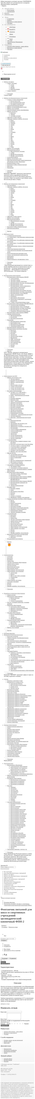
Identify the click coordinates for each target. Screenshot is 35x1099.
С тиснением (14, 658)
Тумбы (12, 86)
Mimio (11, 34)
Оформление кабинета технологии (17, 709)
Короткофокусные (15, 323)
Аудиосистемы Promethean (17, 305)
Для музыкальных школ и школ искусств (18, 646)
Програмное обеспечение (17, 297)
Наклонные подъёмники (17, 784)
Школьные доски (8, 234)
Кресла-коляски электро (17, 822)
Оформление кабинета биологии (16, 694)
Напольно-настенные (16, 794)
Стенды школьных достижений (16, 720)
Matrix (12, 136)
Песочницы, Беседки (13, 743)
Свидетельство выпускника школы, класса (22, 660)
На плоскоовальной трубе (17, 102)
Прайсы (9, 20)
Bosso (12, 120)
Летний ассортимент (16, 410)
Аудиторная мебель (12, 157)
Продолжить (4, 1025)
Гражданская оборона (16, 683)
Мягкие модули (11, 453)
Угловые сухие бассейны (17, 450)
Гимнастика (13, 518)
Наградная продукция (16, 524)
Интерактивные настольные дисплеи (20, 290)
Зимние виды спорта (16, 521)
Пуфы (12, 147)
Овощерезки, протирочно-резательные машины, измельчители (21, 625)
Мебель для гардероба (13, 148)
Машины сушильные (16, 609)
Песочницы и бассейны (17, 491)
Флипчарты (10, 256)
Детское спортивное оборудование (20, 519)
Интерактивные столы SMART (19, 293)
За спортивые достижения (17, 657)
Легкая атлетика (14, 522)
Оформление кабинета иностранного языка (19, 695)
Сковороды (13, 617)
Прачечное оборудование (14, 605)
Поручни (9, 785)
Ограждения (13, 577)
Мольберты (10, 258)
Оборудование (14, 504)
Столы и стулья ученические (15, 99)
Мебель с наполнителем (17, 382)
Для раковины (14, 791)
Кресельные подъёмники (17, 781)
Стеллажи (13, 599)
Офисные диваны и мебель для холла (17, 119)
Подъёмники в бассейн (16, 833)
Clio (11, 126)
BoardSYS (12, 29)
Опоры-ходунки (14, 830)
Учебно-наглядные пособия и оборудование (19, 499)
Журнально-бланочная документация (17, 534)
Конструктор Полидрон (17, 408)
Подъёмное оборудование (14, 778)
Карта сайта (7, 1043)
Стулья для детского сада (17, 389)
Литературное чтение (16, 336)
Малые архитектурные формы (15, 738)
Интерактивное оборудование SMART (18, 277)
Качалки (12, 493)
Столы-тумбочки (15, 840)
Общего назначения (15, 666)
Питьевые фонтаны (9, 633)
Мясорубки (13, 623)
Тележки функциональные (17, 845)
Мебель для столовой (13, 108)
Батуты (12, 397)
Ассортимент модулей (16, 454)
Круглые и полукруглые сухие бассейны (21, 444)
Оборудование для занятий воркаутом (17, 741)
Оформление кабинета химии (15, 711)
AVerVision (12, 27)
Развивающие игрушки (16, 413)
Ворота (12, 574)
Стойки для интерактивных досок (19, 302)
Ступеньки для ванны (16, 843)
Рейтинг (3, 1023)
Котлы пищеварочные (16, 614)
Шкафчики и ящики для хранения (19, 497)
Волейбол (13, 516)
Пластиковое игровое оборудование (17, 744)
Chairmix (12, 123)
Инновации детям (15, 475)
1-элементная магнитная (14, 235)
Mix (11, 138)
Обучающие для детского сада (18, 423)
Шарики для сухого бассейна (18, 451)
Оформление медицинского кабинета (17, 713)
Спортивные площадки (13, 753)
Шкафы (12, 87)
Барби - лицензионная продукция (19, 395)
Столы (12, 85)
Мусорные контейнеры (13, 740)
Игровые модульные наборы (18, 456)
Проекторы (10, 320)
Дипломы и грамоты (16, 655)
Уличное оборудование (10, 725)
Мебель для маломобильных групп (17, 107)
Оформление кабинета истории (16, 698)
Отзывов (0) (7, 946)
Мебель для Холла (12, 111)
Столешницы (14, 432)
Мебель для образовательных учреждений (15, 98)
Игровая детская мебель (17, 380)
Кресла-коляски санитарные (18, 818)
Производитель (7, 1049)
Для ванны (13, 788)
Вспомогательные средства (18, 803)
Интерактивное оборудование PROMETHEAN (20, 303)
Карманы (13, 422)
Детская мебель (11, 185)
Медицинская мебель (13, 228)
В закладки (4, 958)
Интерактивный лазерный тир (15, 327)
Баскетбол (13, 515)
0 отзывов (4, 927)
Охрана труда (14, 686)
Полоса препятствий (13, 750)
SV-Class (9, 40)
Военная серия (14, 399)
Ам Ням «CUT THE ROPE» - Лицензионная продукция (18, 393)
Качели (12, 494)
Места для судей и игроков (17, 575)
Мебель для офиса (9, 82)
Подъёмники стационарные (18, 836)
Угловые (12, 800)
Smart (11, 39)
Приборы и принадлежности (18, 509)
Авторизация (10, 11)
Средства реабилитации (14, 802)
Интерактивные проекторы (18, 321)
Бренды (9, 172)
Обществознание (15, 340)
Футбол (12, 531)
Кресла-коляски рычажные (17, 816)
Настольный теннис (16, 525)
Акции (5, 1052)
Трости (12, 848)
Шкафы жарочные (15, 618)
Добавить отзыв (5, 1004)
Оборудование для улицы (17, 528)
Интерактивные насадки (17, 289)
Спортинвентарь (11, 513)
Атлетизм (9, 556)
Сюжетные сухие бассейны (18, 448)
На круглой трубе (15, 101)
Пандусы (12, 831)
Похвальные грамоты (16, 667)
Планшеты (13, 296)
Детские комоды (15, 379)
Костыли (12, 805)
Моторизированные (15, 315)
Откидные (13, 797)
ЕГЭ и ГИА (10, 648)
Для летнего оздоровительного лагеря (17, 645)
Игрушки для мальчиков (17, 405)
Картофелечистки (15, 621)
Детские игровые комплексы (18, 745)
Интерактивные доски (16, 284)
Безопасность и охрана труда (15, 682)
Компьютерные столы (13, 163)
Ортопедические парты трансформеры (18, 110)
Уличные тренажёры (13, 754)
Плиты (12, 615)
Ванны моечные (14, 598)
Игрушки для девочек (16, 404)
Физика (12, 345)
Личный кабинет (8, 1058)
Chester (12, 124)
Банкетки (13, 113)
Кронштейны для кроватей (17, 825)
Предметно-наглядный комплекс (19, 507)
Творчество (13, 433)
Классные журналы (12, 636)
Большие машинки (15, 398)
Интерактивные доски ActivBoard (19, 306)
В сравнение (12, 958)
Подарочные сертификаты (10, 1050)
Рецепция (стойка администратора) (17, 164)
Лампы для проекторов (16, 294)
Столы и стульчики (15, 496)
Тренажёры (13, 846)
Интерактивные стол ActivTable (19, 309)
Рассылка (6, 1061)
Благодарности (14, 663)
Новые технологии (15, 503)
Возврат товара (7, 1041)
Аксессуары (13, 572)
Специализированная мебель (15, 105)
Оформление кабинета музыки (15, 701)
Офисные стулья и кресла (14, 117)
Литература (13, 334)
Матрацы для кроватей (16, 827)
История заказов (8, 1060)
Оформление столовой (13, 716)
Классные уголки (12, 692)
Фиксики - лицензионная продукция (20, 417)
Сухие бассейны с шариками (18, 447)
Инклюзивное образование (14, 765)
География (13, 331)
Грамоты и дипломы (16, 536)
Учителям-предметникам (17, 661)
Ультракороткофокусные (17, 326)
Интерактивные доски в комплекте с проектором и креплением (20, 286)
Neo (11, 139)
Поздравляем (14, 428)
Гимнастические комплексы (15, 726)
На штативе (13, 317)
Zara (11, 145)
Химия (12, 346)
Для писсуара (14, 790)
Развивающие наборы (16, 510)
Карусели (9, 734)
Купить (3, 962)
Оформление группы (16, 425)
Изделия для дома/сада (13, 732)
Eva (11, 130)
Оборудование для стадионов (15, 571)
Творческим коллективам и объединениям (22, 670)
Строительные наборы (16, 463)
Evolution (12, 132)
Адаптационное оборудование (18, 766)
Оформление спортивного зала (15, 714)
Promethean (12, 36)
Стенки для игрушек (16, 386)
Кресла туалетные (15, 806)
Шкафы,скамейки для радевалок (19, 533)
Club (11, 127)
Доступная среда (8, 763)
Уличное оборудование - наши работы (17, 46)
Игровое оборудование (13, 729)
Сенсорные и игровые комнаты (16, 465)
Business (12, 121)
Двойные (13, 787)
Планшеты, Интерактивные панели (20, 311)
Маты (12, 459)
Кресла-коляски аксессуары (18, 809)
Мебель (9, 43)
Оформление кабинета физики (15, 710)
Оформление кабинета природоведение (18, 704)
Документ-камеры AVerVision (18, 281)
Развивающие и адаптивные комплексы (21, 774)
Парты (12, 383)
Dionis (12, 129)
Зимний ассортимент (16, 402)
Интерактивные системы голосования (21, 292)
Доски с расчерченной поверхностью (17, 255)
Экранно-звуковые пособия (18, 512)
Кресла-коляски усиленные (18, 821)
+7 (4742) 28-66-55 (5, 63)
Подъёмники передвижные (18, 834)
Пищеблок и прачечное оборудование (14, 593)
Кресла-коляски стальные (17, 819)
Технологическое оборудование (16, 620)
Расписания (10, 717)
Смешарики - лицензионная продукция (21, 414)
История (12, 333)
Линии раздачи (11, 595)
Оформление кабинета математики (17, 700)
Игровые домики (15, 488)
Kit (11, 135)
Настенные (13, 796)
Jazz (11, 133)
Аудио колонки (14, 278)
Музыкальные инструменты (15, 538)
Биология (13, 330)
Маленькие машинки (16, 411)
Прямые (12, 799)
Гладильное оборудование (17, 606)
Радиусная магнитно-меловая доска (17, 253)
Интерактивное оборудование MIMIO (17, 312)
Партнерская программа (10, 1051)
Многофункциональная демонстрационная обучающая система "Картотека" (19, 161)
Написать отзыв (13, 927)
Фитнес (12, 530)
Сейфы (12, 153)
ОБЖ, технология (15, 339)
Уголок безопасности (16, 435)
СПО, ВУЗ (13, 669)
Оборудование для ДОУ (10, 376)
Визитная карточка (15, 420)
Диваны (12, 114)
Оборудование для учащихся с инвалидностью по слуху (18, 771)
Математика (13, 337)
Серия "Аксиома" (12, 83)
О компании (10, 18)
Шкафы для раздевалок (16, 155)
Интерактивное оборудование (12, 275)
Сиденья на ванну (15, 839)
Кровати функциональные (17, 824)
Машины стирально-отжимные (19, 608)
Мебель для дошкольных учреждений (14, 184)
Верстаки (9, 166)
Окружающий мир (15, 342)
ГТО (8, 649)
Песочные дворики (15, 748)
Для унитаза (13, 793)
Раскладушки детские (16, 385)
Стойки (12, 578)
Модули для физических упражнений (20, 460)
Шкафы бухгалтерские (16, 154)
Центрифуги (13, 611)
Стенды (9, 419)
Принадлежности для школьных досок (18, 259)
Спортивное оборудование (14, 751)
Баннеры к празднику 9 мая (14, 680)
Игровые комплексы (13, 731)
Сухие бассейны (11, 439)
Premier (12, 144)
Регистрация (10, 10)
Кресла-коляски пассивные (17, 815)
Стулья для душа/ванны (17, 842)
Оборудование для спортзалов (18, 527)
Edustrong (12, 32)
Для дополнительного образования (17, 641)
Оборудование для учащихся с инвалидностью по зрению (18, 768)
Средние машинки (15, 416)
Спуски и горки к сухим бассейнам (20, 445)
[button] (8, 898)
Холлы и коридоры (15, 438)
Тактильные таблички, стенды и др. (17, 849)
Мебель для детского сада (14, 377)
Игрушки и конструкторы (14, 391)
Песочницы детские (16, 747)
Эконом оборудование (13, 756)
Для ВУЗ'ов (10, 664)
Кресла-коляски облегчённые (18, 814)
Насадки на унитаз (15, 828)
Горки (12, 490)
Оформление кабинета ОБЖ (15, 703)
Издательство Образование (15, 42)
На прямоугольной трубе (17, 104)
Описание (10, 93)
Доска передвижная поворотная (16, 249)
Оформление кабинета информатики (17, 697)
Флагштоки (10, 167)
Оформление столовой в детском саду (21, 426)
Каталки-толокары (15, 407)
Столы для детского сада (17, 388)
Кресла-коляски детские (17, 812)
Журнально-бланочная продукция (13, 635)
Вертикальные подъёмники (18, 780)
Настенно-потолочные (16, 318)
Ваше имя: (3, 1012)
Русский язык (14, 343)
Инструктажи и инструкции (18, 685)
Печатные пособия (15, 506)
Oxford (12, 142)
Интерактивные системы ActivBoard (20, 308)
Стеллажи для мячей (13, 581)
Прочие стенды (14, 688)
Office (12, 141)
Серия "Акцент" (11, 90)
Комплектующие (15, 89)
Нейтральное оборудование (14, 596)
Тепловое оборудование (13, 612)
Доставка (9, 23)
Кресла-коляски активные (17, 811)
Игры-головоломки (15, 457)
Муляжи (12, 502)
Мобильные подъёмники (17, 782)
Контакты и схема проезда (14, 21)
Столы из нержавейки (16, 601)
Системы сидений (15, 116)
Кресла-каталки (14, 808)
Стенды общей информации (18, 429)
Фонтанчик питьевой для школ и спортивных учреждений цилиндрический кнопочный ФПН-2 (18, 904)
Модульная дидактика (16, 462)
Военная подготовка (13, 689)
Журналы (13, 537)
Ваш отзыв (4, 1019)
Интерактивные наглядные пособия (17, 329)
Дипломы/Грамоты (12, 651)
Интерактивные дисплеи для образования (22, 283)
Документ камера (15, 280)
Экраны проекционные (13, 314)
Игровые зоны (11, 487)
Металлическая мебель (13, 150)
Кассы (12, 500)
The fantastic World (15, 466)
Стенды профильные (16, 431)
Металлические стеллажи (17, 151)
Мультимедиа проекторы (17, 324)
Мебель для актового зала (14, 158)
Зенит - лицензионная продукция (19, 401)
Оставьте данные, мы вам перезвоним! (13, 1040)
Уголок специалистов (16, 436)
